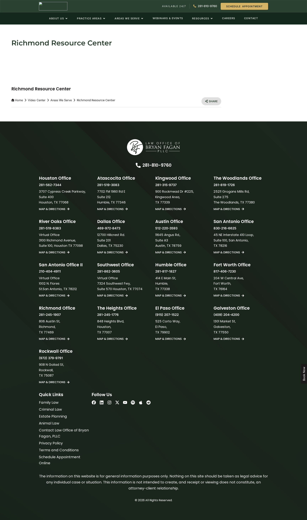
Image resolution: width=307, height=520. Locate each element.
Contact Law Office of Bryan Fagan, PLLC (64, 433)
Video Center (36, 100)
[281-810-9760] (138, 165)
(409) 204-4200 (226, 315)
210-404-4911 (50, 271)
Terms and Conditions (59, 450)
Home (19, 100)
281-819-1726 (224, 185)
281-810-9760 (156, 165)
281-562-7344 (50, 185)
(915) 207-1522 (167, 315)
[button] (58, 18)
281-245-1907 (50, 315)
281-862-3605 (108, 271)
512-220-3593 (166, 228)
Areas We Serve (61, 100)
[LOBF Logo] (153, 147)
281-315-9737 (166, 185)
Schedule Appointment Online (59, 459)
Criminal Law (50, 409)
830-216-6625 (225, 228)
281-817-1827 (165, 271)
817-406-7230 (225, 271)
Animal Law (49, 423)
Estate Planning (53, 416)
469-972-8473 (108, 228)
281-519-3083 (108, 185)
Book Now (304, 374)
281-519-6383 (50, 228)
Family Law (48, 402)
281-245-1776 (108, 315)
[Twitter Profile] (117, 402)
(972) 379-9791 (51, 358)
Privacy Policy (51, 443)
